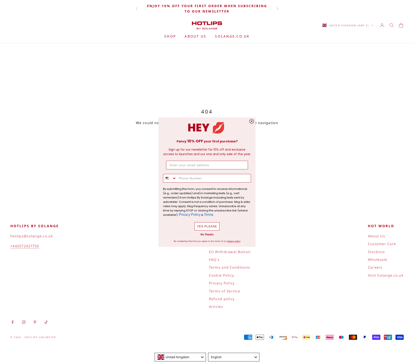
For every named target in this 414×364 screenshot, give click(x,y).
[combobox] (170, 178)
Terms (208, 214)
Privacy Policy (190, 214)
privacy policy (233, 241)
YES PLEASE (207, 226)
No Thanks (207, 234)
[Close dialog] (251, 121)
